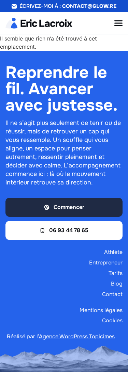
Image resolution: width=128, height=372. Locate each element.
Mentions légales (101, 310)
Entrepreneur (106, 262)
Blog (117, 283)
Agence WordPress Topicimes (77, 336)
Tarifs (116, 273)
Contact (112, 294)
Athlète (113, 252)
